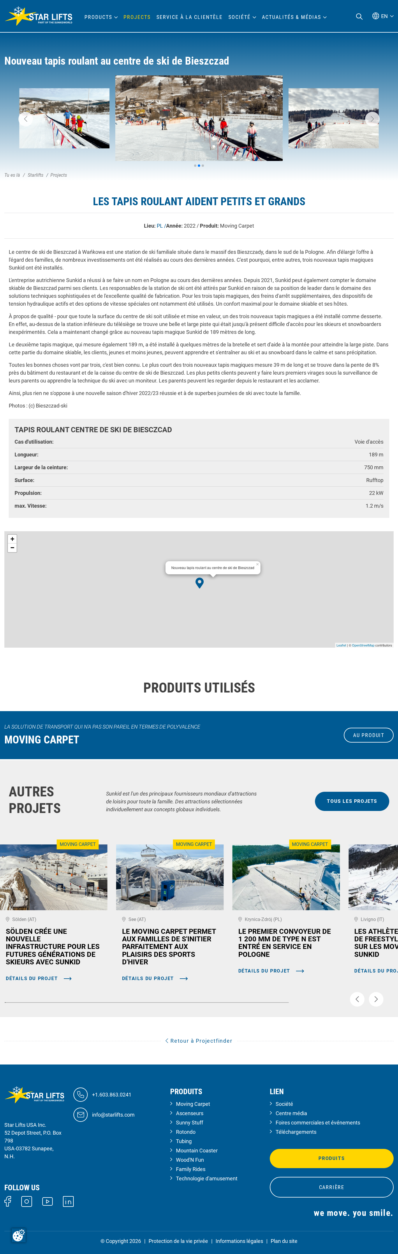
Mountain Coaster (197, 1150)
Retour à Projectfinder (200, 1041)
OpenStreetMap (363, 645)
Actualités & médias (291, 17)
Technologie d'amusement (206, 1178)
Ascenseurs (189, 1113)
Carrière (331, 1187)
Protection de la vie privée (178, 1241)
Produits (331, 1158)
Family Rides (190, 1169)
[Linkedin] (68, 1201)
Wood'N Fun (190, 1160)
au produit (368, 735)
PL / (161, 226)
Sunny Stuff (189, 1123)
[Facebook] (7, 1201)
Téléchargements (296, 1132)
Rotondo (186, 1132)
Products (98, 17)
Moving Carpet (193, 1104)
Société (284, 1104)
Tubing (184, 1141)
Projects (137, 17)
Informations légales (239, 1241)
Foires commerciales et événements (318, 1123)
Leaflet (341, 645)
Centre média (291, 1113)
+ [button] (12, 539)
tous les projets (352, 801)
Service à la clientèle (189, 17)
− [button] (12, 547)
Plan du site (284, 1241)
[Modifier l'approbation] (19, 1235)
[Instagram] (26, 1201)
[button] (25, 119)
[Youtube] (47, 1201)
